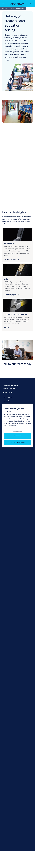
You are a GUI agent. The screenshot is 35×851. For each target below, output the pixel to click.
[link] (6, 8)
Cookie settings (17, 431)
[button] (17, 8)
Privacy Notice (12, 425)
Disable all (17, 436)
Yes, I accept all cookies (17, 442)
